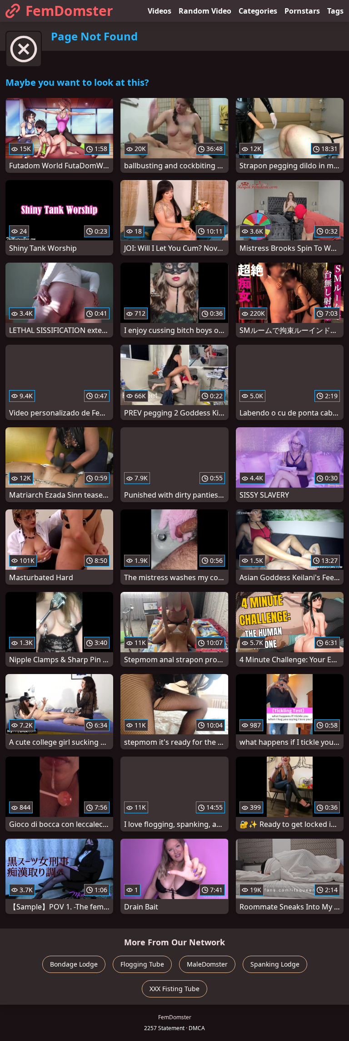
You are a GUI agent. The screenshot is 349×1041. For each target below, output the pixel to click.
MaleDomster (207, 964)
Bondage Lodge (74, 964)
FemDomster (69, 10)
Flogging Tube (142, 964)
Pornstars (302, 11)
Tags (335, 11)
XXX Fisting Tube (174, 988)
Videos (159, 11)
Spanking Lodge (274, 964)
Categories (258, 11)
